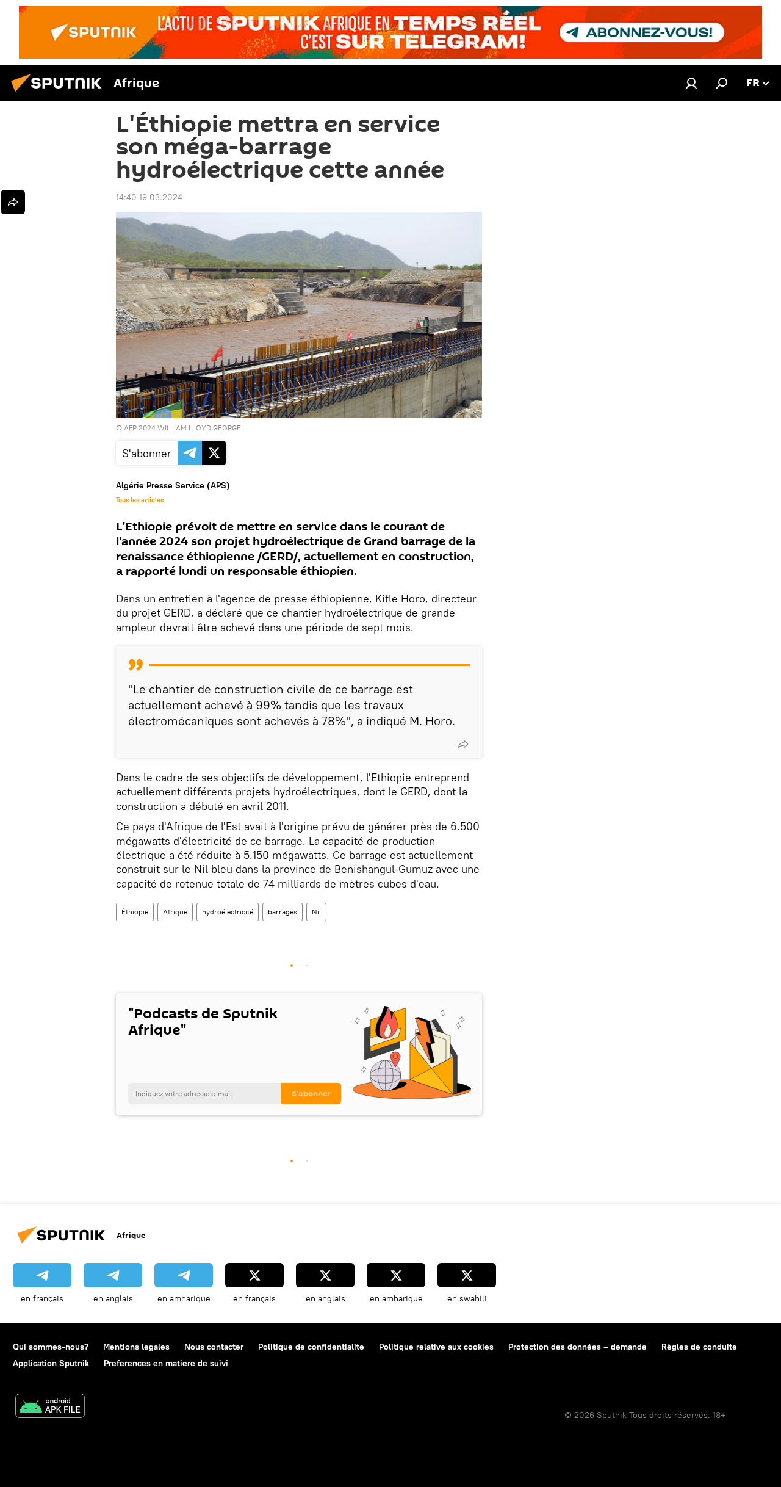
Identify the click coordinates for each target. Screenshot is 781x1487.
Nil (316, 911)
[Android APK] (50, 1407)
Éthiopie (134, 911)
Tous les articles (140, 500)
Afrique (175, 911)
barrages (282, 911)
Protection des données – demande (577, 1346)
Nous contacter (213, 1346)
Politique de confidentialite (311, 1346)
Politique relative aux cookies (436, 1346)
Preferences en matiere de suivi (166, 1363)
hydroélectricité (227, 911)
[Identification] (691, 83)
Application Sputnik (51, 1363)
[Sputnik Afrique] (59, 93)
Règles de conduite (699, 1346)
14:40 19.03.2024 (149, 197)
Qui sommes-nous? (50, 1346)
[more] (463, 744)
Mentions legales (136, 1346)
